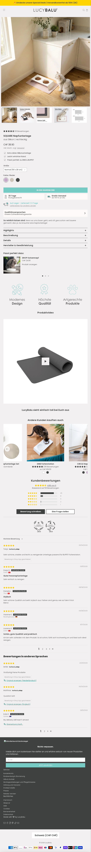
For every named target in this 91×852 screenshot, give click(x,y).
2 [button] (42, 649)
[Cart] (87, 10)
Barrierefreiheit (9, 811)
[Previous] (7, 449)
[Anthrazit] (17, 179)
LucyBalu (48, 843)
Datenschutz (8, 814)
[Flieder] (5, 179)
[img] (8, 545)
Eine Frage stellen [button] (60, 511)
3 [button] (46, 649)
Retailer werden (9, 794)
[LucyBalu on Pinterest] (13, 823)
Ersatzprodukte (9, 788)
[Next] (83, 449)
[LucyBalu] (45, 10)
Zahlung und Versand (11, 785)
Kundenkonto (8, 773)
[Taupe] (11, 179)
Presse (6, 791)
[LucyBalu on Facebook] (7, 823)
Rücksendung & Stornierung (14, 776)
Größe (6, 165)
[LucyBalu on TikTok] (15, 823)
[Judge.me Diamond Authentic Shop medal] (38, 525)
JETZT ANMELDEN (45, 765)
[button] (9, 131)
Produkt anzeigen (29, 264)
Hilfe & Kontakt (8, 779)
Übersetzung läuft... (14, 724)
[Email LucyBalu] (4, 823)
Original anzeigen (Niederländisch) (21, 680)
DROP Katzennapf (30, 258)
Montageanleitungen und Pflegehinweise (19, 782)
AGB (5, 806)
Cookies (6, 809)
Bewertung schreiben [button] (30, 511)
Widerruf (6, 803)
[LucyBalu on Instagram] (10, 823)
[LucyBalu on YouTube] (18, 823)
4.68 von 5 (51, 485)
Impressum (7, 800)
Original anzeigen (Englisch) (18, 704)
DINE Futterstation (45, 464)
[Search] (83, 10)
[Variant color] (43, 472)
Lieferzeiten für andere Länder (23, 205)
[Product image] (45, 442)
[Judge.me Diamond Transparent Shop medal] (50, 525)
